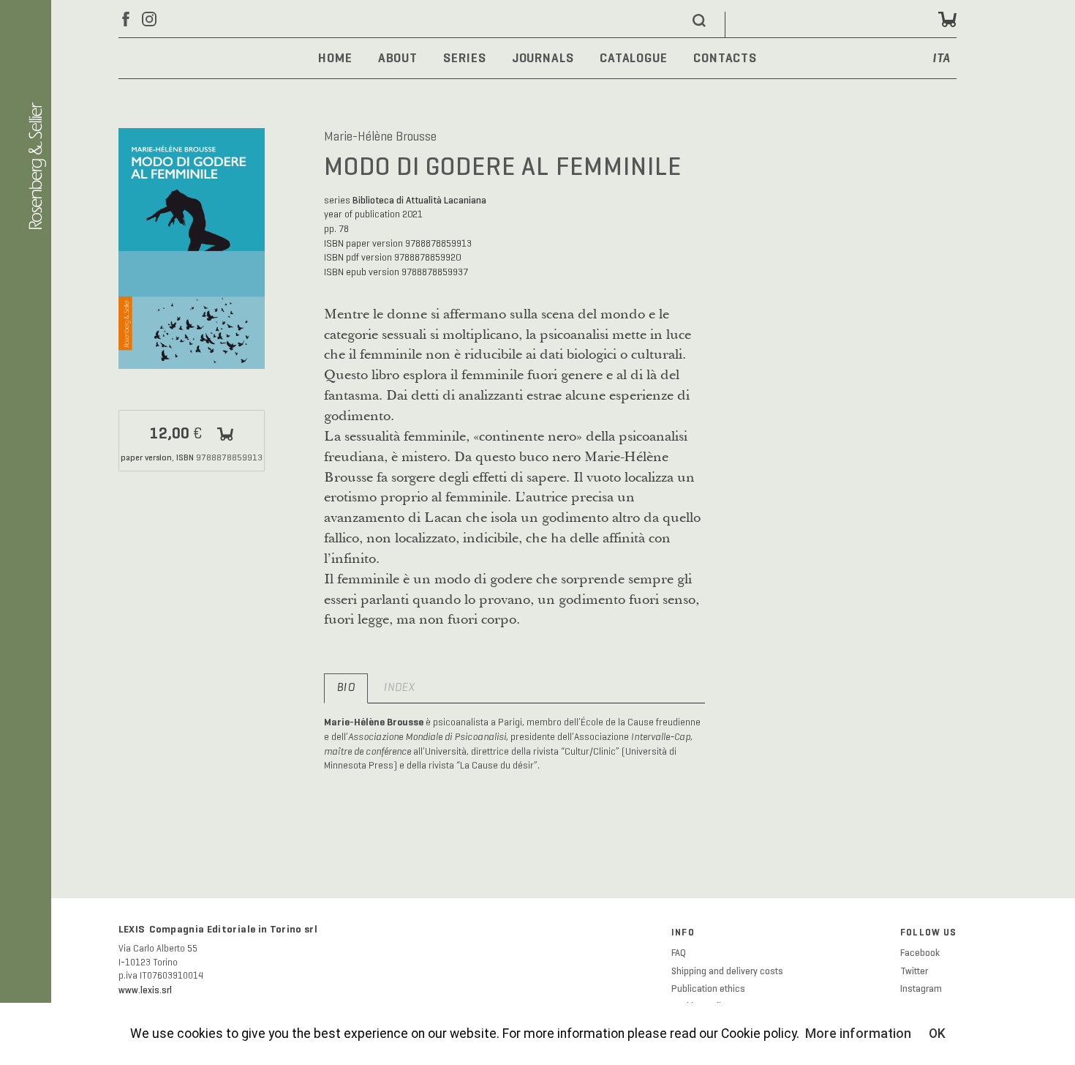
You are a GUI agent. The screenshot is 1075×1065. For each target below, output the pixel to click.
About (398, 58)
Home (335, 58)
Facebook (920, 953)
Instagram (921, 989)
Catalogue (634, 58)
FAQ (678, 953)
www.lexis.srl (145, 990)
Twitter (914, 971)
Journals (543, 58)
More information (858, 1033)
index (399, 688)
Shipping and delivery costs (727, 971)
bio (345, 688)
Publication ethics (708, 989)
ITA (941, 59)
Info (683, 932)
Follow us (928, 932)
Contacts (725, 58)
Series (464, 58)
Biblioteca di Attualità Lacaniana (419, 200)
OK (937, 1033)
